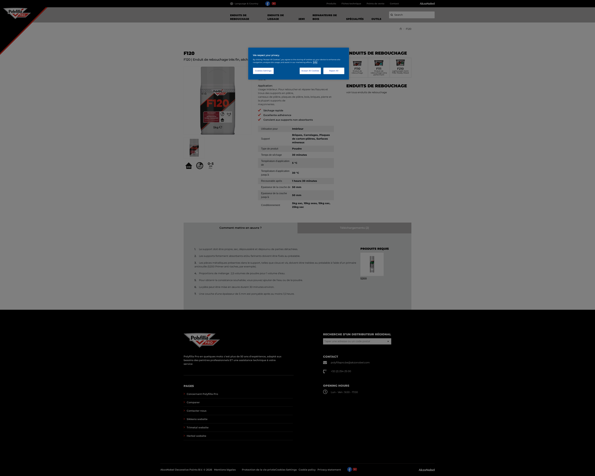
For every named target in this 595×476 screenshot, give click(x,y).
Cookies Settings (263, 71)
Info (315, 62)
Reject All (333, 71)
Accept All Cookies (310, 71)
